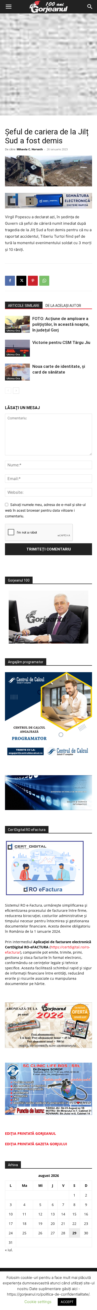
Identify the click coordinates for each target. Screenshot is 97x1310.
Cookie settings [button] (37, 1301)
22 (74, 1223)
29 (74, 1233)
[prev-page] (8, 390)
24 (11, 1233)
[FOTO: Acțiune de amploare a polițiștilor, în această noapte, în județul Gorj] (17, 324)
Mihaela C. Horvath (30, 149)
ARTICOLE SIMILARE (24, 306)
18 (24, 1223)
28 (63, 1233)
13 (53, 1214)
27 (53, 1233)
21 (63, 1223)
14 (63, 1214)
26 (40, 1233)
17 (11, 1223)
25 (24, 1233)
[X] (21, 281)
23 (86, 1223)
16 (86, 1214)
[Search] (90, 6)
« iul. (9, 1250)
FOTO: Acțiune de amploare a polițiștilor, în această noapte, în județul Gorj (60, 324)
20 (53, 1223)
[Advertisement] (48, 64)
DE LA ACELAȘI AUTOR (63, 306)
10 (11, 1214)
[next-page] (16, 390)
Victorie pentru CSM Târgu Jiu (61, 342)
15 (74, 1214)
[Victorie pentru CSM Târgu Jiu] (17, 348)
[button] (8, 6)
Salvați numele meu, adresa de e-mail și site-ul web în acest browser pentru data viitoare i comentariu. (45, 510)
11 (24, 1214)
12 (40, 1214)
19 (40, 1223)
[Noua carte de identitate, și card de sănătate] (17, 372)
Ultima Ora (13, 330)
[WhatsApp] (44, 281)
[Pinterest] (33, 281)
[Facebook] (10, 281)
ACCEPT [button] (67, 1302)
